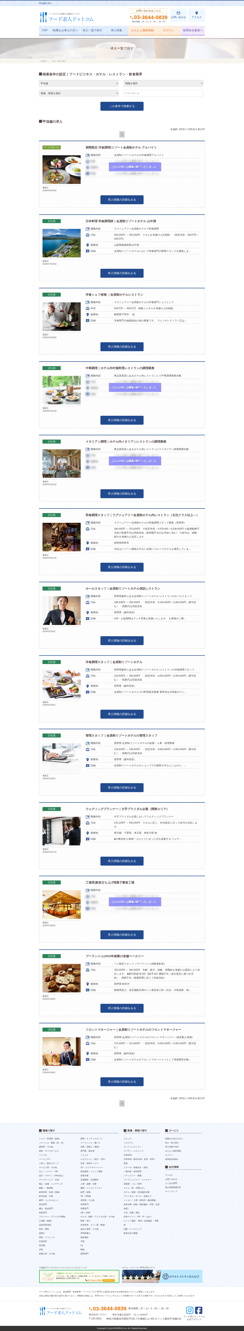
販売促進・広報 (46, 1196)
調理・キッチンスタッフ (91, 1139)
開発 (82, 1249)
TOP (44, 30)
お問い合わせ (178, 15)
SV (82, 1245)
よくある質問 (171, 1183)
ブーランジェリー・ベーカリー (138, 1180)
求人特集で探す (172, 1147)
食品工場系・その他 (89, 1229)
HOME (44, 61)
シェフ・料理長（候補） (50, 1139)
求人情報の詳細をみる (122, 199)
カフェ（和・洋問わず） (135, 1188)
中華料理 (128, 1155)
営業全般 (84, 1175)
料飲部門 (43, 1212)
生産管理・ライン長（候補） (93, 1225)
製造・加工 (85, 1221)
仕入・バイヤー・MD (48, 1171)
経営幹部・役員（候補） (50, 1192)
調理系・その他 (46, 1147)
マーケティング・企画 (49, 1180)
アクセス (197, 15)
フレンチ (128, 1139)
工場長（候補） (46, 1221)
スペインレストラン (133, 1147)
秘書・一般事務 (46, 1188)
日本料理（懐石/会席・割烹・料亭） (140, 1159)
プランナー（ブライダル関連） (53, 1216)
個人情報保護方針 (173, 1187)
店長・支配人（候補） (90, 1147)
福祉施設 (84, 1237)
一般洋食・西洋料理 (133, 1171)
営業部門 (84, 1208)
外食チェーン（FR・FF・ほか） (138, 1216)
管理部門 (84, 1204)
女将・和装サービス (89, 1163)
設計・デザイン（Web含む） (52, 1175)
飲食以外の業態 (131, 1233)
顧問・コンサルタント (49, 1200)
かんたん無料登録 (142, 30)
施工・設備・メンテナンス (51, 1184)
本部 (41, 1249)
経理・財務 (85, 1192)
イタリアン (129, 1142)
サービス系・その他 (48, 1167)
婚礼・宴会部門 (46, 1208)
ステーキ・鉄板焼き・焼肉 (136, 1167)
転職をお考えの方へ (65, 30)
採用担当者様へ (193, 30)
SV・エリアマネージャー (92, 1167)
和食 (126, 1163)
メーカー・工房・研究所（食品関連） (141, 1200)
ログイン (168, 30)
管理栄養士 (85, 1233)
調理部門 (84, 1254)
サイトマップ (171, 1191)
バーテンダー (45, 1159)
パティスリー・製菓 (133, 1175)
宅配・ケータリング (133, 1229)
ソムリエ (84, 1155)
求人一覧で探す (92, 30)
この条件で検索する (122, 106)
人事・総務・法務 (88, 1184)
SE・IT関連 (86, 1196)
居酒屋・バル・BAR (133, 1184)
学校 (82, 1241)
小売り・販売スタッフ (49, 1163)
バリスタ (43, 1155)
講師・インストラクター (91, 1188)
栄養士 (42, 1233)
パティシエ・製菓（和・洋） (52, 1142)
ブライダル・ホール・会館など (138, 1196)
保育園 (42, 1245)
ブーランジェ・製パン (90, 1142)
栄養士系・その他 (47, 1254)
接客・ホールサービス (49, 1151)
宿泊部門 (43, 1204)
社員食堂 (43, 1241)
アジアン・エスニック (134, 1151)
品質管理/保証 (45, 1225)
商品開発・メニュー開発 (91, 1171)
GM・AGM (85, 1212)
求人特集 (116, 30)
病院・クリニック (47, 1237)
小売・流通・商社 (132, 1212)
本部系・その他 (87, 1200)
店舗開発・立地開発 (89, 1180)
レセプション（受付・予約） (93, 1159)
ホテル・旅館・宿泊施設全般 (137, 1192)
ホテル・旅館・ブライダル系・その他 (97, 1216)
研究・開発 (44, 1229)
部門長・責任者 (87, 1151)
